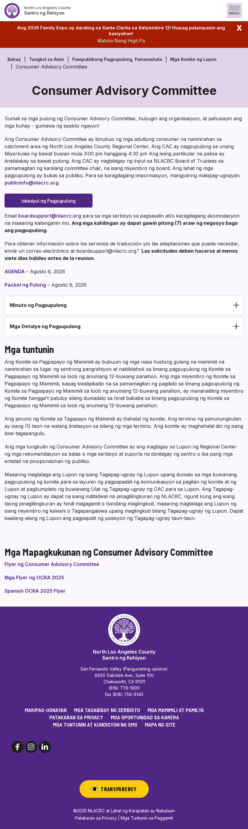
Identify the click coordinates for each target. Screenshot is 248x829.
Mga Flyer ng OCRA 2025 (34, 577)
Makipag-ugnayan (46, 710)
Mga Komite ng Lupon (193, 59)
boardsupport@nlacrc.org (49, 216)
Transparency (119, 789)
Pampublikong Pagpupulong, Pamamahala (117, 59)
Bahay (14, 59)
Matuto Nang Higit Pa (121, 41)
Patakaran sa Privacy (76, 717)
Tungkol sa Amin (46, 59)
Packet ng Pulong (25, 285)
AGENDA (15, 271)
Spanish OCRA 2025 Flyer (35, 591)
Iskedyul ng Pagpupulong (48, 200)
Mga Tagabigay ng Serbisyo (107, 710)
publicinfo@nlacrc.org (31, 183)
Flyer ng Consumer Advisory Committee (52, 564)
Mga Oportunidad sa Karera (145, 717)
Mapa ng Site (160, 724)
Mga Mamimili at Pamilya (176, 710)
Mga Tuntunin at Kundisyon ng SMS (95, 724)
